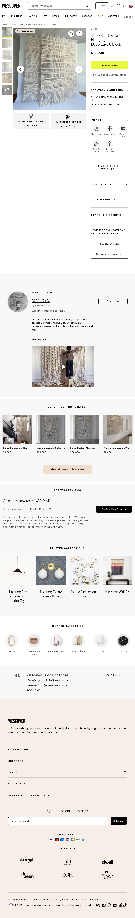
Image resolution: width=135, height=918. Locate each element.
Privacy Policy (60, 899)
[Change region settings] (131, 6)
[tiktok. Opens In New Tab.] (125, 905)
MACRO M (41, 300)
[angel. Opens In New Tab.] (120, 905)
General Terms (79, 899)
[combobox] (59, 6)
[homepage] (12, 6)
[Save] (79, 34)
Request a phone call (109, 254)
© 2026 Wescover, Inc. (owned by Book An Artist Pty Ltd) (59, 905)
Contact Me (113, 301)
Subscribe (118, 821)
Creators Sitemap (41, 899)
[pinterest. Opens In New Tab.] (109, 905)
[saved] (118, 6)
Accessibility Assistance (28, 795)
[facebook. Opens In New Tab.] (104, 905)
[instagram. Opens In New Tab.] (98, 905)
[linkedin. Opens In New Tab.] (115, 905)
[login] (112, 6)
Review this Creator (114, 509)
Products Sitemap (18, 899)
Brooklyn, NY (42, 305)
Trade (102, 5)
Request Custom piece (112, 74)
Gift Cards (17, 783)
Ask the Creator (110, 244)
